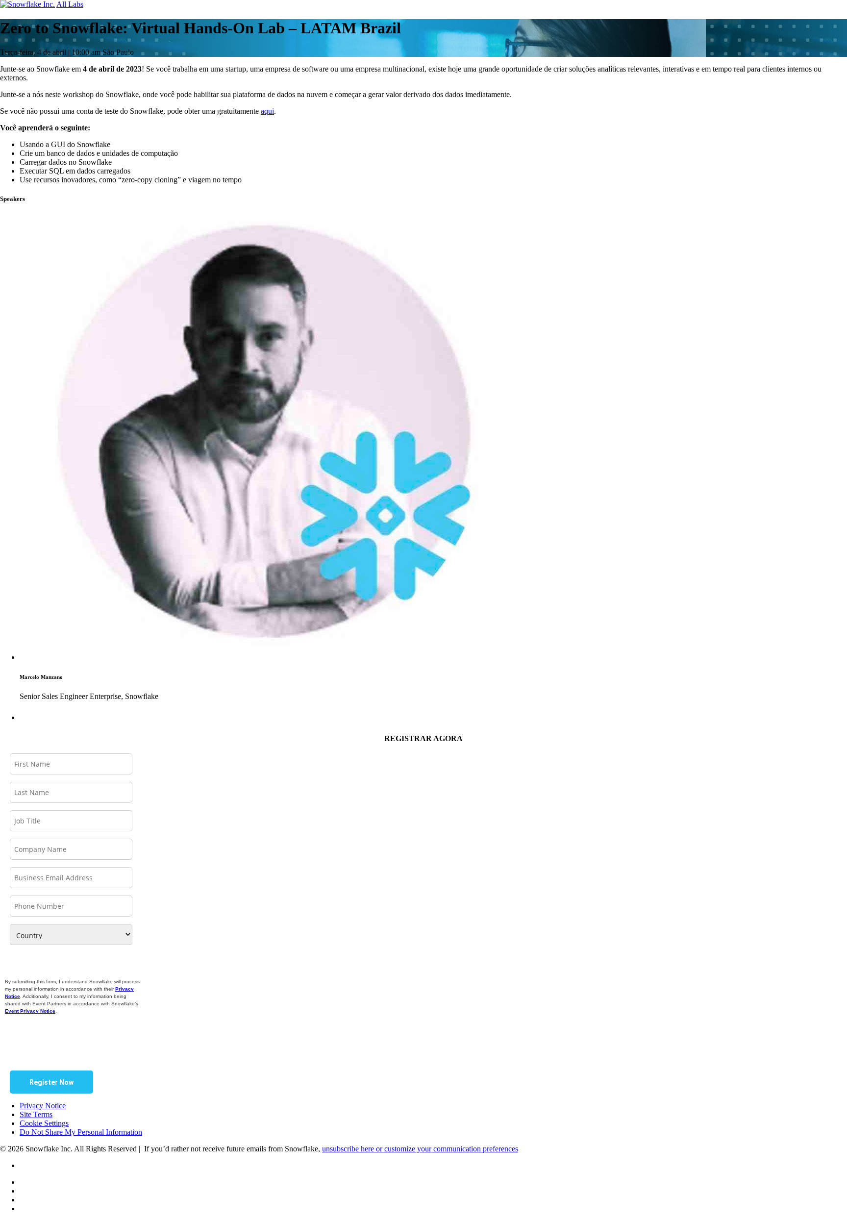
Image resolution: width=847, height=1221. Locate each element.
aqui (267, 111)
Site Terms (36, 1114)
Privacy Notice (43, 1105)
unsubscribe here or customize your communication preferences (420, 1149)
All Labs (69, 4)
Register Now (51, 1082)
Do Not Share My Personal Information (81, 1132)
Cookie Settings (44, 1123)
